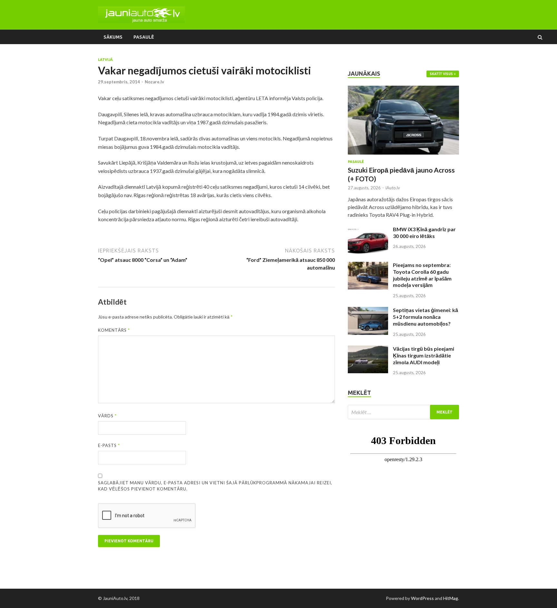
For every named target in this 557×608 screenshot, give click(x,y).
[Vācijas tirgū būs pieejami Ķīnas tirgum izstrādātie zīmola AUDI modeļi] (368, 349)
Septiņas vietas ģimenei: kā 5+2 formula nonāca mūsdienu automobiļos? (425, 317)
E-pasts (109, 445)
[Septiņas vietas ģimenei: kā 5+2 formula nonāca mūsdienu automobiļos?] (368, 311)
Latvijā (105, 60)
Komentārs (114, 330)
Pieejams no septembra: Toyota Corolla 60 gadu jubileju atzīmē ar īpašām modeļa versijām (422, 275)
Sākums (112, 37)
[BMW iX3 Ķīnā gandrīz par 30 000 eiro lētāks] (368, 230)
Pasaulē (143, 37)
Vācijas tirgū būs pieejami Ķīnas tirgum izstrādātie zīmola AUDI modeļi (423, 355)
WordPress (422, 598)
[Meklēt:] (403, 412)
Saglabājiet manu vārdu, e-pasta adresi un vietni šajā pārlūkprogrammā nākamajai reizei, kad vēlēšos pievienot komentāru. (215, 486)
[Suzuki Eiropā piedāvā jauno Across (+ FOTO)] (403, 89)
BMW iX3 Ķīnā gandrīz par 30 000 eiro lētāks (424, 232)
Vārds (107, 415)
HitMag (450, 598)
